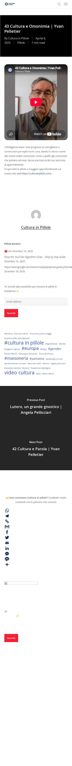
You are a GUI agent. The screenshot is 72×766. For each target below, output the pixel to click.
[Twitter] (36, 537)
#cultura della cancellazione (17, 338)
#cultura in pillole (15, 193)
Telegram (22, 722)
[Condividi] (36, 564)
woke (38, 373)
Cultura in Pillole (18, 38)
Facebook (22, 712)
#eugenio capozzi (12, 349)
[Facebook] (36, 532)
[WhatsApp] (36, 510)
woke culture (48, 373)
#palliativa (37, 358)
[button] (66, 4)
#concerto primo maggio (41, 334)
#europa (30, 348)
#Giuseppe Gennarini (28, 354)
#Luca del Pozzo (46, 354)
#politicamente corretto (15, 363)
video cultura (37, 193)
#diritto (62, 344)
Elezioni (25, 368)
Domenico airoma (12, 368)
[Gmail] (36, 526)
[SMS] (36, 559)
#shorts (46, 363)
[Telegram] (36, 516)
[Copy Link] (36, 521)
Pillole (21, 43)
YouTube (21, 732)
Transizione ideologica (40, 368)
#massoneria (16, 358)
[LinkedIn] (36, 548)
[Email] (36, 543)
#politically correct (54, 359)
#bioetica (8, 334)
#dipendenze (51, 344)
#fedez (43, 349)
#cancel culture (21, 334)
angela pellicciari (58, 363)
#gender (54, 348)
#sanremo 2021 (34, 363)
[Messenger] (36, 553)
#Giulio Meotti (10, 354)
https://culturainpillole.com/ (36, 173)
